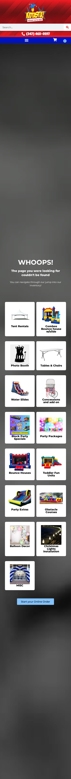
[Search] (67, 27)
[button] (27, 40)
